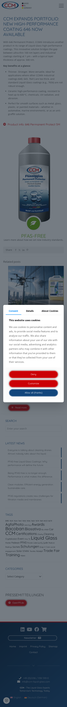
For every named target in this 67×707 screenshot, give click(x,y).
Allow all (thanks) (33, 392)
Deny (33, 374)
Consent (13, 310)
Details (30, 310)
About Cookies (50, 310)
